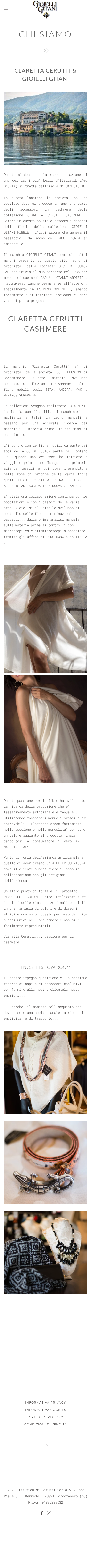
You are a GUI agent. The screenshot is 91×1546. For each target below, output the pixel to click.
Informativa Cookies (45, 1410)
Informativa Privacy (45, 1402)
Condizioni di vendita (45, 1424)
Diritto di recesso (45, 1417)
